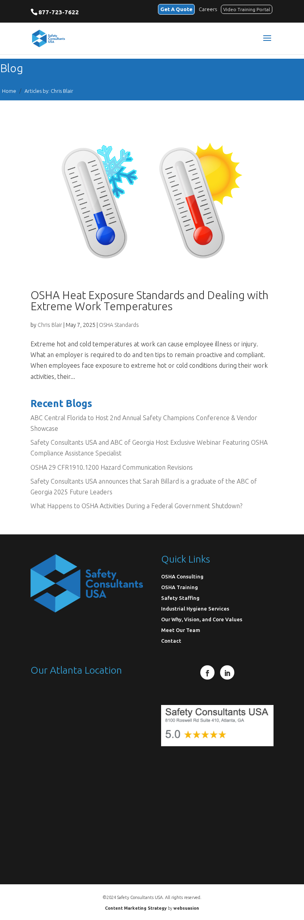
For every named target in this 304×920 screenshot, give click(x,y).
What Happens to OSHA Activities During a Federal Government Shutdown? (136, 505)
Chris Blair (50, 325)
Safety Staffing (180, 598)
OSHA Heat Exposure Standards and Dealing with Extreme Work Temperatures (149, 300)
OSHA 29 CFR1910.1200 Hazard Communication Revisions (111, 467)
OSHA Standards (119, 325)
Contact (171, 640)
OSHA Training (179, 587)
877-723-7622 (58, 12)
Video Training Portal (246, 9)
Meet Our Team (180, 630)
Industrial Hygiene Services (195, 608)
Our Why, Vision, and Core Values (201, 619)
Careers (208, 9)
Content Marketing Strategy (136, 908)
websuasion (186, 908)
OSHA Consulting (182, 576)
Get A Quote (176, 9)
